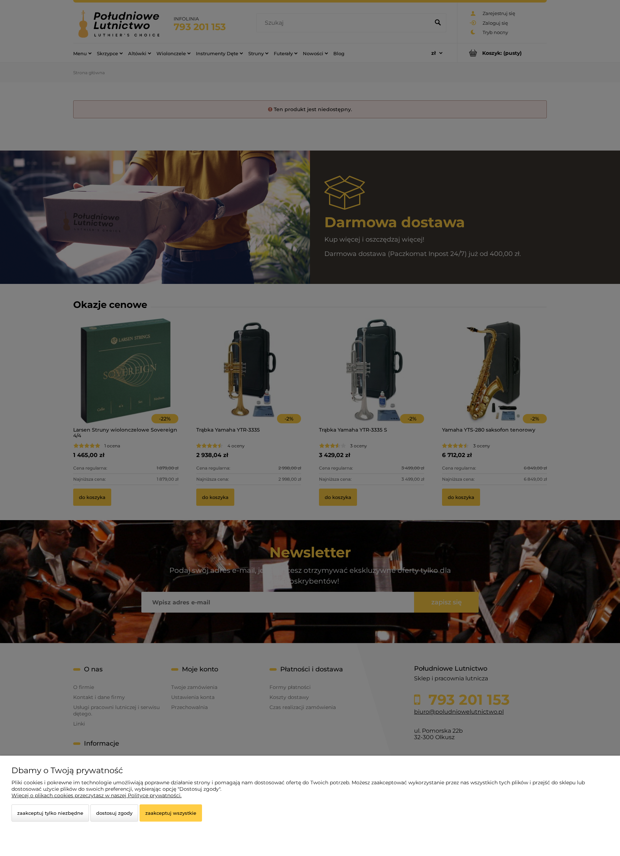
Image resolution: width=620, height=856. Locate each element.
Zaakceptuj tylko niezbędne (50, 813)
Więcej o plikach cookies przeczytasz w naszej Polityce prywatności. (96, 795)
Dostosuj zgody (114, 813)
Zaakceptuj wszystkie (170, 813)
